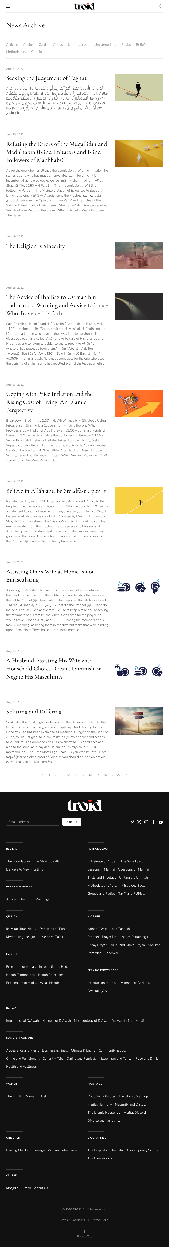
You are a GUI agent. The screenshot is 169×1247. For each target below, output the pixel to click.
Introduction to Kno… (102, 983)
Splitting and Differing (33, 711)
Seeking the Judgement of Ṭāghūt (46, 78)
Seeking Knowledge (103, 970)
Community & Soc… (113, 1050)
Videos (58, 44)
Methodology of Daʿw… (91, 1020)
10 (68, 775)
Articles (12, 44)
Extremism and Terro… (116, 1058)
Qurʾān (36, 51)
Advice (11, 899)
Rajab (141, 945)
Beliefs (141, 44)
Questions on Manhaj (133, 869)
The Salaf (117, 1150)
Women (11, 1083)
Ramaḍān (94, 953)
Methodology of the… (103, 885)
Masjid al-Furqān (18, 1188)
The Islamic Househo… (104, 1112)
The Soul (25, 899)
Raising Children (18, 1150)
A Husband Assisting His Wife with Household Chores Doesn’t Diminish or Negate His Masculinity (53, 668)
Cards (43, 44)
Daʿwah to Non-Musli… (128, 1020)
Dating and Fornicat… (82, 1058)
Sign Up (72, 822)
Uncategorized (78, 44)
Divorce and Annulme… (104, 1120)
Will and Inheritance (62, 1150)
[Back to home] (84, 6)
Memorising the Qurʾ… (22, 937)
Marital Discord (135, 1112)
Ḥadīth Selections (51, 974)
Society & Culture (20, 1038)
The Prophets (97, 1150)
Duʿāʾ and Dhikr (121, 945)
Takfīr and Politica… (132, 893)
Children (13, 1137)
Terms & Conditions (72, 1220)
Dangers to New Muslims (24, 869)
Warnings (42, 899)
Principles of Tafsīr (53, 929)
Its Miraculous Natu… (21, 929)
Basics (126, 44)
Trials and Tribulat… (102, 877)
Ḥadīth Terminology (20, 974)
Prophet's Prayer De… (103, 937)
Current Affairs (53, 1058)
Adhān (92, 929)
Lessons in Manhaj (101, 869)
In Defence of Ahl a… (102, 861)
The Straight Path (46, 861)
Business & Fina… (55, 1050)
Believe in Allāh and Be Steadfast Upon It (56, 491)
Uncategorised (105, 44)
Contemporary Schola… (143, 1150)
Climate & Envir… (83, 1050)
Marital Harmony (100, 1104)
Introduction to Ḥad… (54, 966)
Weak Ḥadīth (49, 983)
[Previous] (43, 775)
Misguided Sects (133, 885)
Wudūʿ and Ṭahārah (115, 929)
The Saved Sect (132, 861)
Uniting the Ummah (133, 877)
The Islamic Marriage (133, 1096)
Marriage (95, 1083)
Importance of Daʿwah (22, 1020)
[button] (8, 6)
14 (97, 775)
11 (75, 775)
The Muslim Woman (21, 1096)
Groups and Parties (101, 893)
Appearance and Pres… (22, 1050)
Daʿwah (12, 1008)
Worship (94, 916)
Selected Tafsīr (52, 937)
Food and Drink (147, 1058)
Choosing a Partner (101, 1096)
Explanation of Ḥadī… (21, 983)
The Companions (100, 1158)
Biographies (97, 1137)
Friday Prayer (97, 945)
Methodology (16, 51)
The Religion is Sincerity (35, 246)
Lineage (39, 1150)
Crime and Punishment (22, 1058)
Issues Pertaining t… (135, 937)
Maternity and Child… (130, 1104)
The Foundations (18, 861)
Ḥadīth (11, 954)
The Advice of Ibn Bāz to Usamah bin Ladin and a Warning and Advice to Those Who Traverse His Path (57, 305)
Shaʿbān (154, 945)
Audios (28, 44)
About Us (41, 1188)
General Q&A (97, 991)
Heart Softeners (19, 886)
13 (90, 775)
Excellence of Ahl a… (21, 966)
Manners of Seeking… (136, 983)
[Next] (125, 775)
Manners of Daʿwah (56, 1020)
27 (118, 775)
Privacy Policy (100, 1220)
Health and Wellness (21, 1066)
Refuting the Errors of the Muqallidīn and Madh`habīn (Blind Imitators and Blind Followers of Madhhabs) (56, 152)
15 (105, 775)
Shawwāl (111, 953)
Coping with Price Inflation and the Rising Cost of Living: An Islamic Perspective (49, 402)
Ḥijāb (43, 1096)
